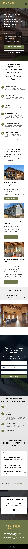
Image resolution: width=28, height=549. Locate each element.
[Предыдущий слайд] (1, 315)
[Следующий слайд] (27, 315)
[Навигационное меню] (26, 4)
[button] (14, 47)
